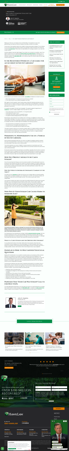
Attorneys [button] (29, 4)
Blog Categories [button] (8, 32)
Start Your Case (60, 4)
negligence (6, 109)
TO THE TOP (58, 408)
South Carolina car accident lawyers (28, 53)
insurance (15, 174)
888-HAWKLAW (11, 423)
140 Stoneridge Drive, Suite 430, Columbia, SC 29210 (33, 434)
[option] (7, 1)
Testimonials (35, 4)
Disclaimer (50, 448)
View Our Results (61, 32)
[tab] (42, 373)
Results (40, 4)
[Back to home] (10, 5)
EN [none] (5, 1)
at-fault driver (12, 48)
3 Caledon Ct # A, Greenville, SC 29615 (8, 434)
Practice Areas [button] (22, 4)
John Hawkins (56, 364)
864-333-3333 (7, 431)
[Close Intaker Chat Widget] (66, 421)
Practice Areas (57, 416)
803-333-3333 (32, 431)
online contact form (40, 287)
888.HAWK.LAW (18, 56)
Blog (10, 38)
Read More (6, 436)
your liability (27, 96)
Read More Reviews (8, 367)
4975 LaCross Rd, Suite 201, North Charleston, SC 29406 (46, 435)
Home (5, 38)
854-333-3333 (45, 431)
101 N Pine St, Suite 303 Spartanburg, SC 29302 (21, 434)
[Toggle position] (64, 421)
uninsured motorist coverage (34, 233)
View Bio (19, 306)
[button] (61, 371)
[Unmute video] (52, 421)
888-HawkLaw (51, 5)
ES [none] (7, 1)
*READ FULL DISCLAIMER (56, 89)
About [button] (45, 4)
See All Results (56, 87)
